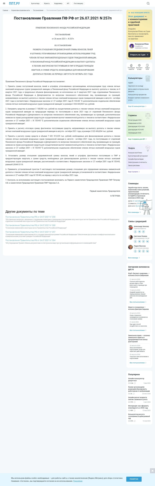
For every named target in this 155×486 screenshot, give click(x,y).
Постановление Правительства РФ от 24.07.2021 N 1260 (30, 225)
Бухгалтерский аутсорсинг (138, 156)
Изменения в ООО (134, 123)
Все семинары (133, 212)
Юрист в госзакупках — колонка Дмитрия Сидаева (138, 308)
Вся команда (133, 258)
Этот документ (136, 16)
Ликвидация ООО (134, 133)
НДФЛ (130, 83)
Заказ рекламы (134, 165)
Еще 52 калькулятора (136, 106)
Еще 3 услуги (133, 172)
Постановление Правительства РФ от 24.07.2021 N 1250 (30, 217)
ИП (68, 3)
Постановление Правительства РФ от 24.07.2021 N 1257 (30, 232)
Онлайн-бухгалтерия (136, 159)
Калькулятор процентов (137, 95)
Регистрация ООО (134, 120)
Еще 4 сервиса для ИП (136, 139)
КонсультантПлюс (135, 153)
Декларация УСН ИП (136, 130)
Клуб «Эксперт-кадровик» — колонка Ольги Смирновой (139, 274)
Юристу (47, 3)
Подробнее (77, 481)
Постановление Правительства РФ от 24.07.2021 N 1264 (30, 240)
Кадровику (58, 3)
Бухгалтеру (35, 3)
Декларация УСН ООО (136, 126)
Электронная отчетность (137, 162)
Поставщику (78, 3)
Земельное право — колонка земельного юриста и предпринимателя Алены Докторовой (139, 338)
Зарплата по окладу (135, 86)
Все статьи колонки (137, 302)
